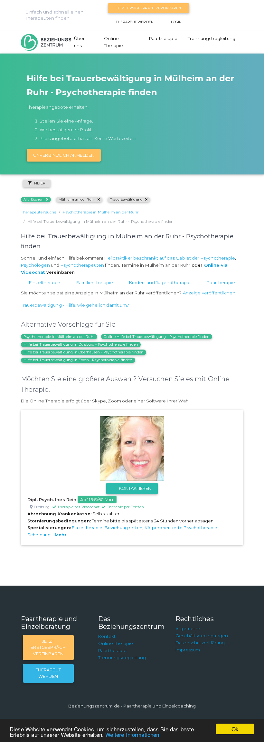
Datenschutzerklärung (200, 642)
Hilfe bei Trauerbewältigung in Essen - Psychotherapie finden (78, 360)
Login (176, 22)
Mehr (61, 534)
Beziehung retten (124, 527)
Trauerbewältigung (126, 199)
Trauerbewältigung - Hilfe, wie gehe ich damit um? (75, 305)
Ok (235, 729)
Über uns (79, 42)
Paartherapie (163, 38)
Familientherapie (94, 282)
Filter (39, 183)
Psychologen (35, 265)
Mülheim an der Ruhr (77, 199)
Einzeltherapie (44, 282)
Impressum (187, 649)
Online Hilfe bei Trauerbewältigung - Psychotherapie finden (157, 336)
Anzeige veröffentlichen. (210, 292)
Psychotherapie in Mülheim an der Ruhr (59, 336)
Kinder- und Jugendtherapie (160, 282)
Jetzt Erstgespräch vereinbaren (148, 8)
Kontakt (107, 636)
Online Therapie (113, 42)
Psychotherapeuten (82, 265)
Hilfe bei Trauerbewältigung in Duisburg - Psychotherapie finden (81, 344)
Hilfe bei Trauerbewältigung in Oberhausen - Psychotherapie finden (84, 352)
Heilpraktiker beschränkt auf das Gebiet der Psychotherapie (169, 258)
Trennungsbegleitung (211, 38)
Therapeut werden (135, 22)
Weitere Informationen (132, 734)
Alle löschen (33, 199)
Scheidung (39, 534)
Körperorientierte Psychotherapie (181, 527)
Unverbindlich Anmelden (64, 155)
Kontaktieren (135, 488)
